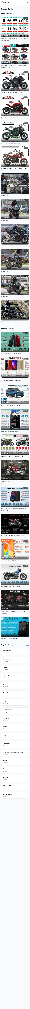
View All (27, 645)
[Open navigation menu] (27, 2)
